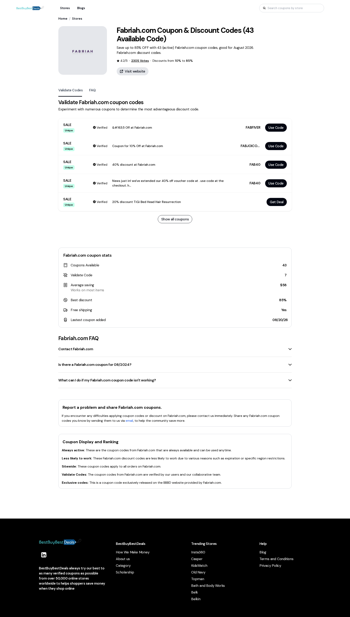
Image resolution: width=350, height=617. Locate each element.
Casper (197, 559)
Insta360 (198, 552)
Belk (194, 592)
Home (62, 19)
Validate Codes (70, 90)
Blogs (81, 8)
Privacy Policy (270, 565)
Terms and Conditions (276, 559)
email (129, 420)
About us (123, 559)
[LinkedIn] (44, 555)
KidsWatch (199, 565)
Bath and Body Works (208, 585)
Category (123, 565)
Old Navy (198, 572)
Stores (77, 19)
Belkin (196, 599)
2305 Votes (140, 60)
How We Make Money (132, 552)
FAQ (92, 90)
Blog (262, 552)
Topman (197, 579)
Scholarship (125, 572)
